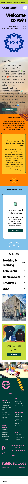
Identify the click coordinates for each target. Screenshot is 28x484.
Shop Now (14, 354)
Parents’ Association (18, 415)
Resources (9, 283)
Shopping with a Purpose (19, 438)
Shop (6, 289)
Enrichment (5, 432)
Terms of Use (5, 467)
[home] (9, 8)
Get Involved (11, 277)
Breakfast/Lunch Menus (6, 408)
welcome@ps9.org (15, 170)
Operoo (13, 453)
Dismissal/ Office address (12, 127)
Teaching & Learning (10, 262)
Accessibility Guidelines (18, 448)
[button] (24, 8)
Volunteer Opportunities (19, 420)
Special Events (19, 426)
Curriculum (5, 429)
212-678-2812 (15, 129)
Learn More (9, 109)
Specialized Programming (5, 435)
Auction (17, 423)
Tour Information (19, 406)
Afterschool (5, 412)
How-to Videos (6, 414)
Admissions (10, 271)
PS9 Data (13, 455)
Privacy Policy (22, 467)
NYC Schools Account (17, 445)
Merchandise (18, 435)
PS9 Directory (6, 402)
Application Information (18, 402)
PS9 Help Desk (17, 123)
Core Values (5, 439)
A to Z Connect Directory (18, 450)
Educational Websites (5, 418)
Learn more (15, 230)
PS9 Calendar (5, 405)
